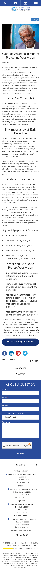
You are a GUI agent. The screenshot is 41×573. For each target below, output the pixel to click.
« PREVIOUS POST (9, 359)
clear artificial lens (14, 197)
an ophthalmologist (27, 161)
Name (5, 390)
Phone (5, 405)
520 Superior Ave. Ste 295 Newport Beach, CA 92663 (23, 521)
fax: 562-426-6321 (22, 512)
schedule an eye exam (11, 332)
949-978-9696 (23, 494)
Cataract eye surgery (17, 187)
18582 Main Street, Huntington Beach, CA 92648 (23, 476)
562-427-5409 (23, 509)
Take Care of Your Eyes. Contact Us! (20, 342)
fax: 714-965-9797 (22, 482)
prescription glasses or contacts (22, 258)
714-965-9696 (23, 480)
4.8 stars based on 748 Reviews (25, 548)
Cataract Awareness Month (14, 330)
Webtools (33, 545)
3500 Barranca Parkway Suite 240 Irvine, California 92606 (23, 491)
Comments (7, 422)
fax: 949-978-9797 (22, 497)
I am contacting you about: (14, 413)
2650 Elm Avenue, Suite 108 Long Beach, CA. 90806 (23, 506)
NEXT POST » (34, 361)
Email (5, 398)
